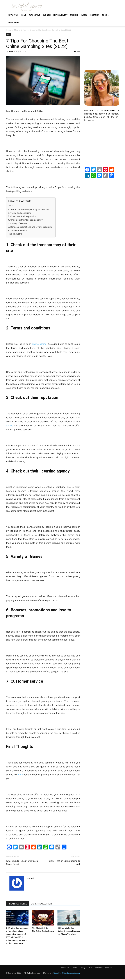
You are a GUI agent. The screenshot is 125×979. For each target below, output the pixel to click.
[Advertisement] (101, 48)
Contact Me (12, 15)
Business (47, 15)
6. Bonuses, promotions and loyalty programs (30, 227)
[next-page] (13, 949)
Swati (11, 51)
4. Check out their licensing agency (25, 220)
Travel (74, 967)
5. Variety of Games (17, 223)
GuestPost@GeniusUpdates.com (67, 973)
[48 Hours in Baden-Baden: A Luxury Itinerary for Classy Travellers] (68, 917)
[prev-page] (8, 949)
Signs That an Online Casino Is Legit (64, 863)
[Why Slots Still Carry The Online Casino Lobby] (43, 917)
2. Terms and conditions (19, 213)
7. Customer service (17, 230)
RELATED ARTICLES (17, 904)
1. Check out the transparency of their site (28, 209)
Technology (13, 22)
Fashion (74, 15)
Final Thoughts (15, 234)
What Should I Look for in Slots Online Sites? (22, 863)
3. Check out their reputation (22, 216)
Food (104, 15)
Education (94, 15)
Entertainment (60, 15)
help (20, 774)
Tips (91, 967)
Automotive (34, 15)
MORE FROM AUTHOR (41, 904)
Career (83, 15)
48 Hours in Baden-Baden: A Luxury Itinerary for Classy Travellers (68, 931)
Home (23, 15)
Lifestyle (83, 967)
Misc (16, 30)
